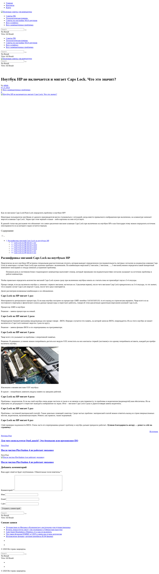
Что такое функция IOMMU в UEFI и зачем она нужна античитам (34, 534)
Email (3, 499)
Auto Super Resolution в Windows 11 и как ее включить (29, 532)
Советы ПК (11, 16)
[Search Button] (25, 52)
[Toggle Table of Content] (3, 236)
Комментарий (7, 490)
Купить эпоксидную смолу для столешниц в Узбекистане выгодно (34, 530)
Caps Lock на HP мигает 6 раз (25, 253)
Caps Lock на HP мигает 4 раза (25, 249)
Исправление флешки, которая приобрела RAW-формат (29, 536)
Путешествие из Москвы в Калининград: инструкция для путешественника (38, 527)
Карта (8, 7)
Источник (154, 431)
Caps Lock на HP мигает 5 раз (25, 251)
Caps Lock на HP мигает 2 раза (25, 245)
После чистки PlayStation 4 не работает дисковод (27, 462)
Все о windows (12, 23)
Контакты (10, 5)
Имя (3, 494)
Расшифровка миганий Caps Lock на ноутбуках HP (28, 241)
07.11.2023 (5, 88)
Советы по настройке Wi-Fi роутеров (21, 20)
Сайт (3, 504)
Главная (9, 3)
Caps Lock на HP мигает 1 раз (25, 243)
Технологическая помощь (17, 18)
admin (5, 85)
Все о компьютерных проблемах (19, 25)
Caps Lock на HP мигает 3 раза (25, 247)
